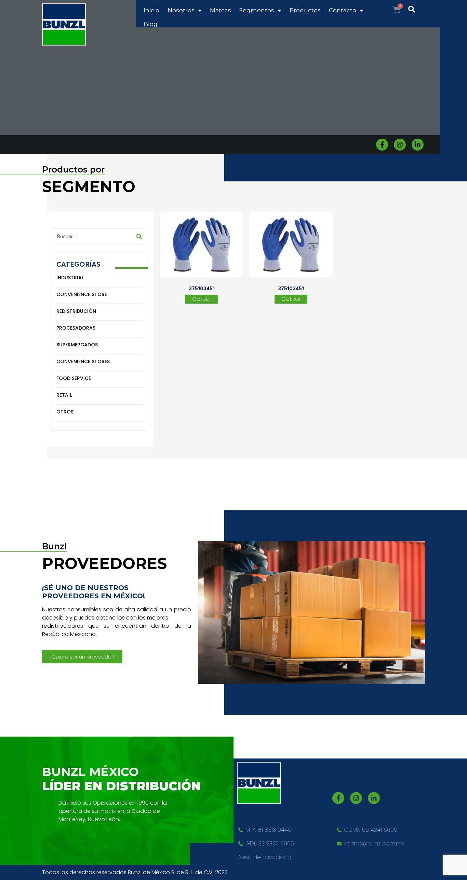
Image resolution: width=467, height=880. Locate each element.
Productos (305, 10)
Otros (65, 411)
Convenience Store (81, 294)
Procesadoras (75, 327)
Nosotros (181, 10)
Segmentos (256, 10)
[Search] (139, 236)
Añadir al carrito (201, 299)
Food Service (73, 378)
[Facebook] (382, 145)
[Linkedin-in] (418, 145)
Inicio (151, 10)
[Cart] (397, 10)
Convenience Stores (83, 361)
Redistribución (76, 311)
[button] (82, 656)
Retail (64, 395)
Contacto (342, 10)
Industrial (70, 277)
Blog (151, 24)
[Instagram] (400, 145)
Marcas (220, 10)
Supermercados (77, 344)
